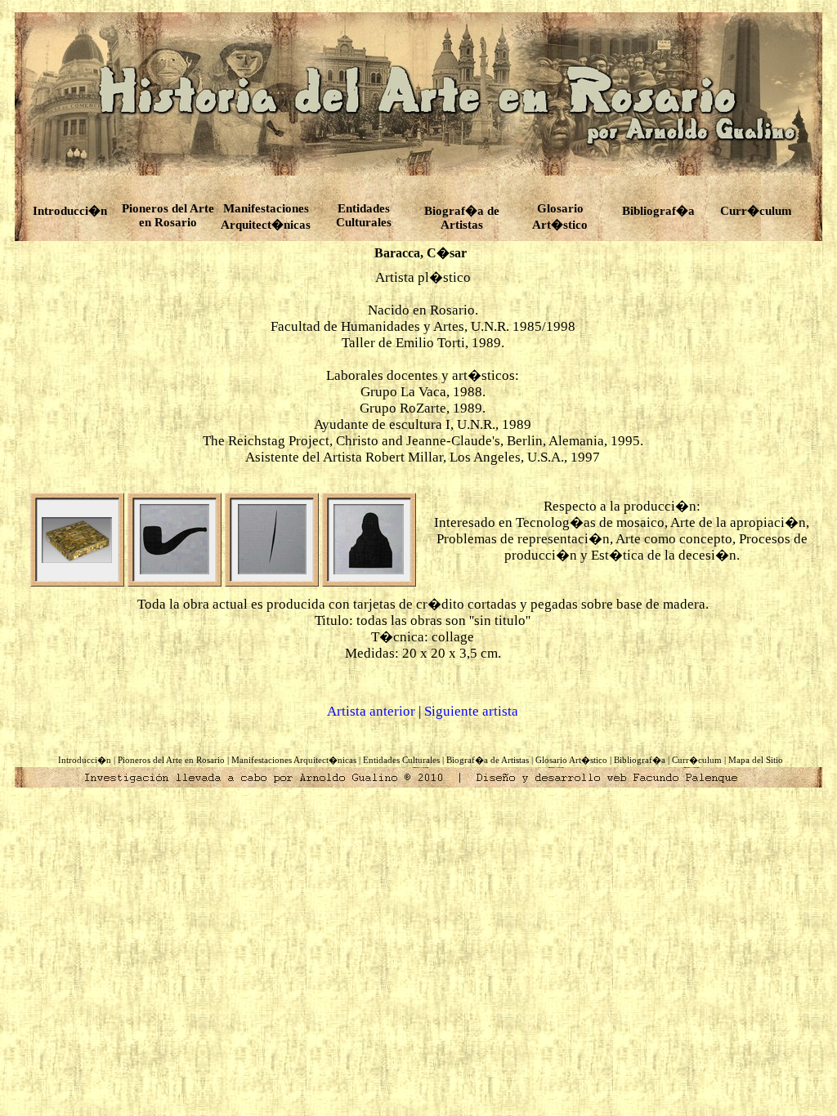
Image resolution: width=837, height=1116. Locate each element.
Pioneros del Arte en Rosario (168, 215)
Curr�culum (756, 210)
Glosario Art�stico (571, 760)
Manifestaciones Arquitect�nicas (266, 216)
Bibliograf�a (658, 210)
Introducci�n (70, 210)
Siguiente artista (471, 711)
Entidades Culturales (401, 760)
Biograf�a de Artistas (461, 217)
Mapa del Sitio (755, 760)
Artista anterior (371, 711)
